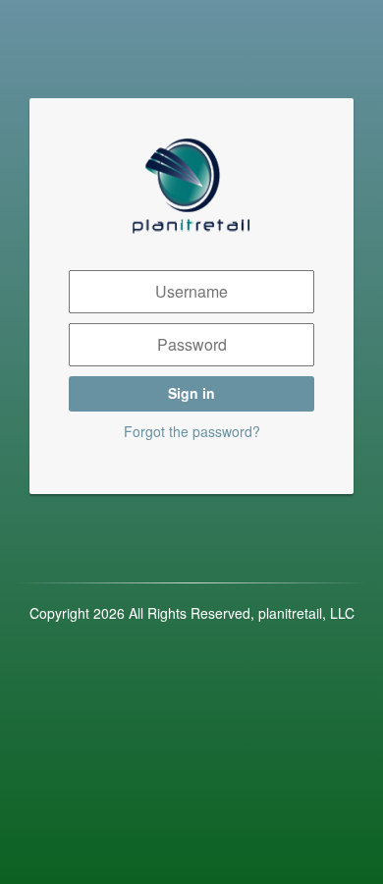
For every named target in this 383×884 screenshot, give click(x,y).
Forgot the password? (192, 431)
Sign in (191, 393)
